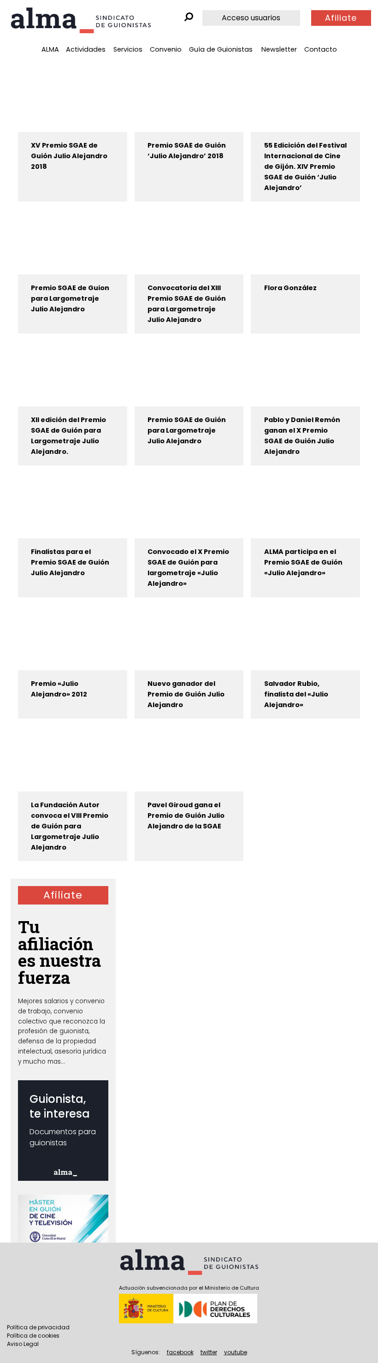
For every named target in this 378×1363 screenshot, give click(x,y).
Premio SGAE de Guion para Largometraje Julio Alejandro (70, 298)
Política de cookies (33, 1335)
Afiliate (341, 18)
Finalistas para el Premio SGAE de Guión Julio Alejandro (70, 562)
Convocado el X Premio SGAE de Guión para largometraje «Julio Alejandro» (188, 567)
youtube (235, 1352)
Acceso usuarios (251, 17)
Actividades (86, 49)
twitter (209, 1352)
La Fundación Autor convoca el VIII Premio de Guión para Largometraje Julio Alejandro (69, 826)
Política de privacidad (38, 1327)
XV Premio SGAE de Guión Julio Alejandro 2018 (69, 156)
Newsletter (279, 49)
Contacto (320, 49)
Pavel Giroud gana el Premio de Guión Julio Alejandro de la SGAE (186, 815)
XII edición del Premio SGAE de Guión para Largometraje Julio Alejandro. (68, 435)
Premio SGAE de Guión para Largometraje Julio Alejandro (187, 430)
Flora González (290, 287)
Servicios (127, 49)
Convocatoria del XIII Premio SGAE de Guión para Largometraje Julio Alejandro (187, 303)
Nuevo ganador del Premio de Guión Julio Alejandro (186, 694)
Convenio (166, 49)
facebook (180, 1352)
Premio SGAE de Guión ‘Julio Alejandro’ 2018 (187, 151)
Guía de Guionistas (221, 49)
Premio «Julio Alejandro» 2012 (59, 689)
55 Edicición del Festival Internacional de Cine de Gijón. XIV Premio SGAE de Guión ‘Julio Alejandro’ (305, 166)
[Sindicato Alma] (81, 20)
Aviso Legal (23, 1344)
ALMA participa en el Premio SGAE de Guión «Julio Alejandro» (303, 562)
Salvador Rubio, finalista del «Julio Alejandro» (296, 694)
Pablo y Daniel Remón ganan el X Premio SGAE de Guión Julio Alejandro (302, 435)
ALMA (50, 49)
